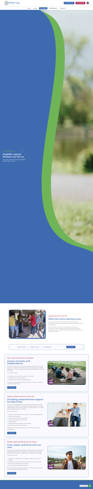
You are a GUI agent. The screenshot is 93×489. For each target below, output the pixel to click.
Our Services (43, 8)
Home (29, 8)
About (35, 8)
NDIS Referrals (53, 8)
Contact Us (62, 8)
